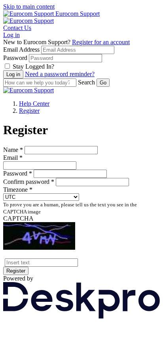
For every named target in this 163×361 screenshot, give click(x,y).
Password (15, 57)
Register (29, 110)
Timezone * (17, 189)
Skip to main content (29, 6)
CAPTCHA (18, 218)
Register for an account (101, 42)
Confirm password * (28, 181)
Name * (13, 149)
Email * (13, 157)
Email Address (21, 49)
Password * (17, 173)
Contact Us (17, 27)
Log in (11, 35)
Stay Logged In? (33, 66)
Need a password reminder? (60, 74)
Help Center (34, 103)
